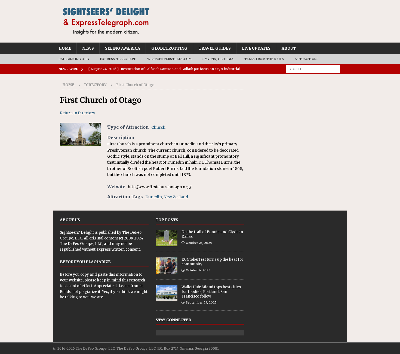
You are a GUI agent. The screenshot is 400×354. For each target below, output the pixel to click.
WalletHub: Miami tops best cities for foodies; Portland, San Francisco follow (211, 292)
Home (65, 48)
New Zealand (176, 196)
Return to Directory (77, 113)
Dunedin (153, 196)
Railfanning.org (74, 59)
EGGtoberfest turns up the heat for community (212, 261)
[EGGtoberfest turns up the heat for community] (166, 265)
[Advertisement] (295, 115)
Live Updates (256, 48)
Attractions (306, 59)
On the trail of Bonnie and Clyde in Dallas (212, 234)
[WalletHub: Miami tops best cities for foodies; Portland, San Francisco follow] (166, 293)
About (289, 48)
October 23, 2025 (199, 243)
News (88, 48)
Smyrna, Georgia (217, 59)
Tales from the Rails (264, 59)
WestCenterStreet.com (169, 59)
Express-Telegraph (118, 59)
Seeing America (122, 48)
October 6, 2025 (198, 270)
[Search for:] (313, 68)
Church (158, 127)
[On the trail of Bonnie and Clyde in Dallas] (166, 238)
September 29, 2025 (201, 302)
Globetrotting (169, 48)
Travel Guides (215, 48)
